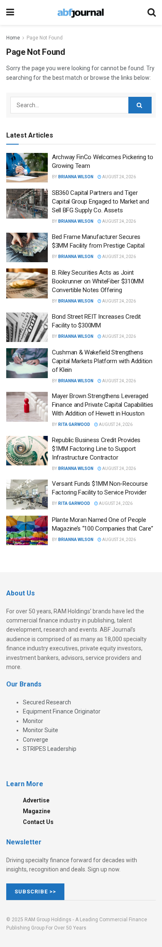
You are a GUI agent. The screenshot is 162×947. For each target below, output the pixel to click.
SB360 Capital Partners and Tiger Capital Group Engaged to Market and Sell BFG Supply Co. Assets (100, 201)
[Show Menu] (10, 12)
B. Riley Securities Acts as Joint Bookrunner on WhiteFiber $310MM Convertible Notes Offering (98, 281)
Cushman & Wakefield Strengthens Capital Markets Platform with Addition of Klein (102, 361)
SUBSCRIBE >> (35, 891)
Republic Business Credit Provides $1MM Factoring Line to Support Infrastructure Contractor (96, 448)
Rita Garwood (74, 424)
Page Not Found (45, 38)
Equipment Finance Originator (62, 711)
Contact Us (38, 822)
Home (13, 38)
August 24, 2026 (118, 177)
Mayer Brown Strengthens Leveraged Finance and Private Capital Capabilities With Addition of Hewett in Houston (102, 404)
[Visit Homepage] (80, 12)
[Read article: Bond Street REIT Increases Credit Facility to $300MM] (27, 327)
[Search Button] (151, 12)
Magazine (36, 811)
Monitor (33, 721)
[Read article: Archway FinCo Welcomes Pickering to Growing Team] (27, 168)
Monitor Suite (40, 730)
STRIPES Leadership (49, 748)
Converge (35, 739)
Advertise (36, 800)
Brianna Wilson (75, 177)
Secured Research (47, 702)
